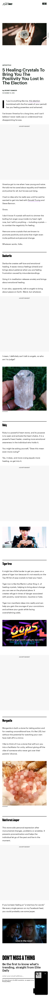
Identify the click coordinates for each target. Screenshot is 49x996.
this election (34, 101)
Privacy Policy (6, 981)
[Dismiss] (45, 973)
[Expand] (37, 973)
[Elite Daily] (7, 3)
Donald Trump (34, 200)
